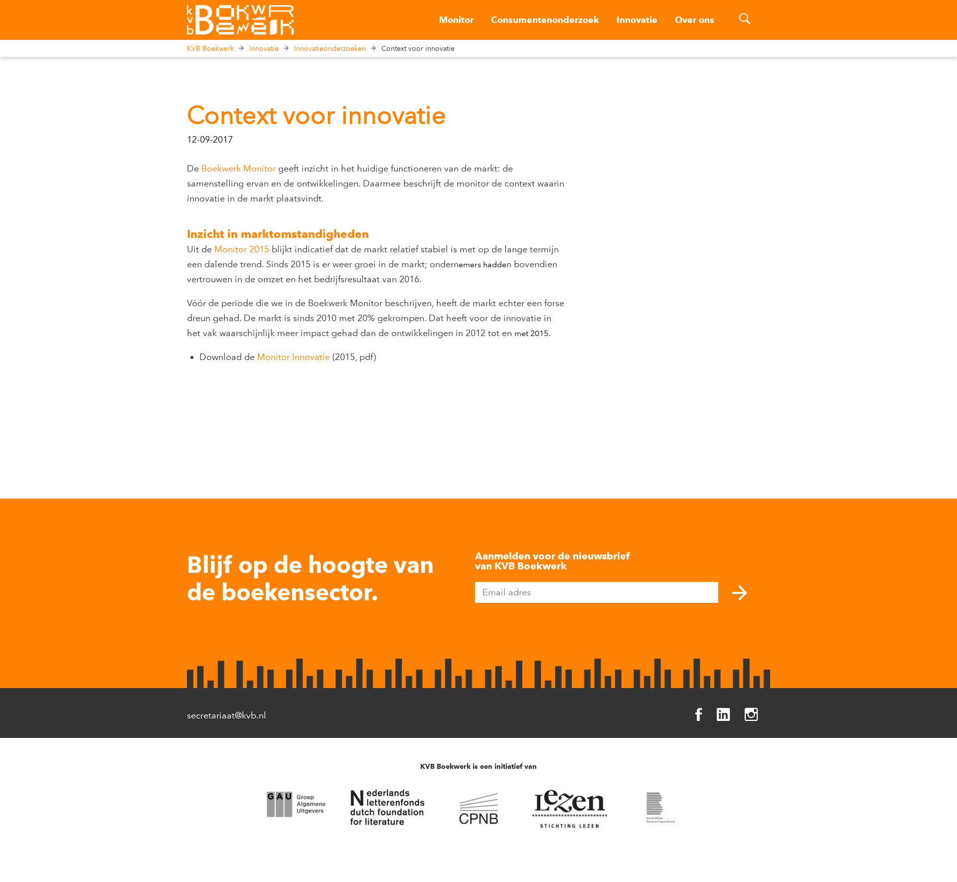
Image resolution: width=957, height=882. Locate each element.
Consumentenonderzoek (545, 19)
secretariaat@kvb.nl (226, 715)
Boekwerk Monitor (238, 168)
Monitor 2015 (241, 249)
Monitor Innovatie (293, 357)
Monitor (456, 19)
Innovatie (637, 19)
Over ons (694, 19)
